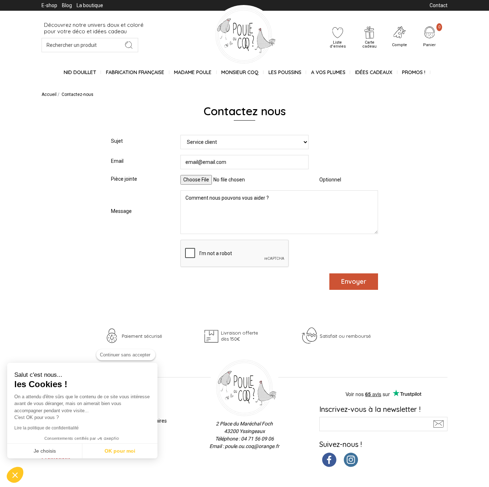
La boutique (90, 5)
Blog (67, 5)
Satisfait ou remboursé (345, 336)
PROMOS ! (413, 72)
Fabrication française (135, 72)
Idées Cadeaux (373, 72)
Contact (438, 5)
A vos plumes (328, 72)
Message (121, 211)
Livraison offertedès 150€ (239, 336)
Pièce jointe (124, 179)
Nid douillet (80, 72)
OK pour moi (120, 451)
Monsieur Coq (239, 72)
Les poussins (284, 72)
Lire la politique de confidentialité (46, 427)
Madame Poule (193, 72)
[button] (15, 474)
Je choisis (45, 451)
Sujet (117, 141)
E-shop (49, 5)
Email (117, 161)
